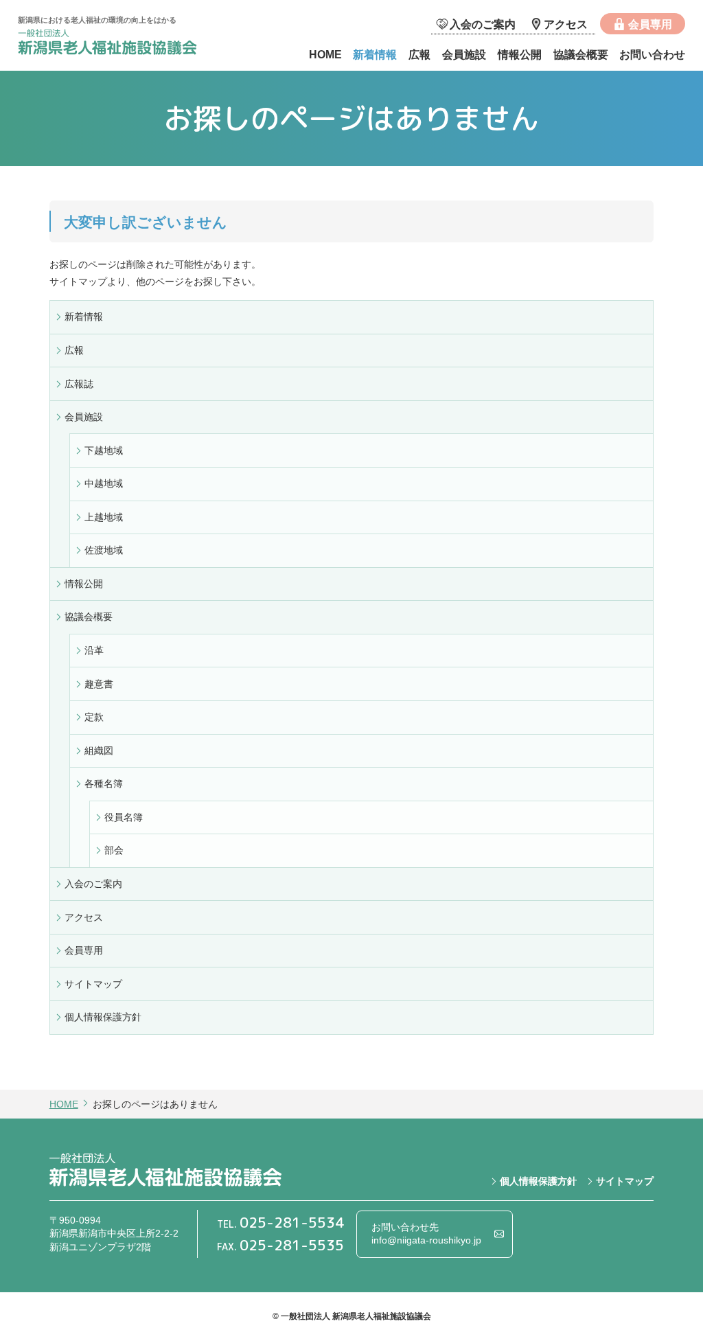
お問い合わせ (652, 54)
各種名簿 (103, 783)
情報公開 (520, 54)
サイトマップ (93, 983)
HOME (325, 54)
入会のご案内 (483, 24)
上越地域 (103, 517)
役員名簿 (123, 817)
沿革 (94, 650)
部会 (114, 850)
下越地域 (103, 450)
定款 (94, 716)
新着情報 (375, 54)
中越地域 (103, 483)
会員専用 (650, 24)
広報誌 (79, 383)
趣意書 (98, 683)
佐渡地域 (103, 550)
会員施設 (464, 54)
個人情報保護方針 (103, 1016)
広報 (419, 54)
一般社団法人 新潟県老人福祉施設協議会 (121, 43)
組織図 (98, 750)
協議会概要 (580, 54)
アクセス (566, 24)
